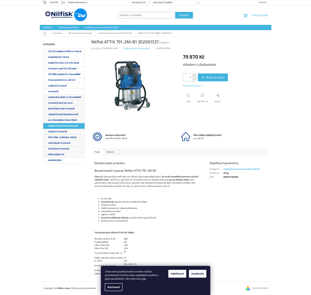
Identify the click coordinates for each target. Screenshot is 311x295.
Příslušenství (56, 154)
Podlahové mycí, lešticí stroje (61, 81)
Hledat (184, 15)
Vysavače (53, 91)
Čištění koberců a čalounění (64, 74)
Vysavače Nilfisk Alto (60, 103)
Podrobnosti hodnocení (136, 48)
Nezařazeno (55, 160)
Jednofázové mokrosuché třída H (63, 115)
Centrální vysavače (59, 143)
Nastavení (114, 287)
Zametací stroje (57, 86)
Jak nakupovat (138, 2)
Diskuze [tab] (110, 152)
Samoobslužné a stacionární (64, 97)
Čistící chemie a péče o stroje (64, 51)
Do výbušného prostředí (62, 120)
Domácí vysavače (57, 131)
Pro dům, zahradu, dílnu (62, 137)
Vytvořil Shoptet (260, 288)
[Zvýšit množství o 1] (194, 75)
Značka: (163, 48)
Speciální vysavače (58, 149)
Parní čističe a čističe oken (63, 63)
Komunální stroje (58, 57)
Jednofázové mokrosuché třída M (63, 126)
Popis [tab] (97, 152)
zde (144, 279)
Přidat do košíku (215, 77)
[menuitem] (47, 27)
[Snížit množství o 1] (194, 79)
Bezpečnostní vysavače (61, 108)
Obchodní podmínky (163, 2)
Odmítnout (177, 274)
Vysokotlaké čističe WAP (62, 68)
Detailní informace (191, 86)
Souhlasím (197, 274)
